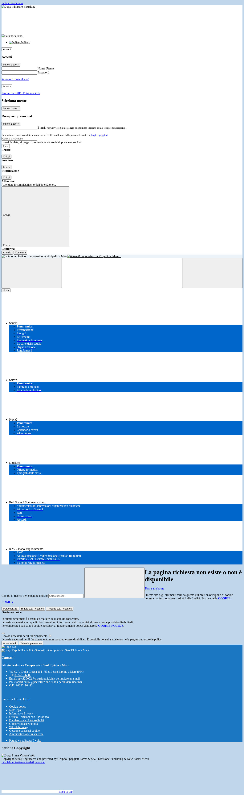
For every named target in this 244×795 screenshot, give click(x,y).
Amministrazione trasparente (26, 734)
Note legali (15, 710)
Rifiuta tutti (32, 608)
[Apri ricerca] (212, 273)
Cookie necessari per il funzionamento (25, 636)
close (6, 290)
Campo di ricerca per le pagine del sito (25, 595)
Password (43, 72)
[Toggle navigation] (32, 273)
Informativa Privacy (21, 713)
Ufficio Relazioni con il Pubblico (29, 716)
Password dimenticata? (15, 79)
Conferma (20, 252)
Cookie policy (17, 706)
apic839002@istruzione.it (49, 678)
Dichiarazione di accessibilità (26, 720)
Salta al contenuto (12, 3)
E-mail (42, 127)
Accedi (7, 49)
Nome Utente (46, 68)
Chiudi (6, 156)
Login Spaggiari (99, 135)
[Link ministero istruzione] (18, 6)
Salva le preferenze (31, 643)
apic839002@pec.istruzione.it (49, 682)
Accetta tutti (60, 608)
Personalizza (10, 608)
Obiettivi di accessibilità (23, 723)
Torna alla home (154, 588)
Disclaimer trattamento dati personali (23, 762)
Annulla (7, 252)
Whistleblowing (18, 727)
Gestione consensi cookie (24, 730)
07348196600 (22, 675)
